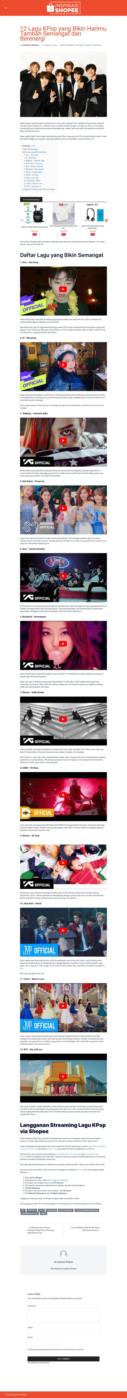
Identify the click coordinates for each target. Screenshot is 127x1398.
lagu (41, 1210)
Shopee (80, 1170)
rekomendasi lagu (30, 1213)
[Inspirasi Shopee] (63, 8)
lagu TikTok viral (30, 1149)
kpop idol (32, 1210)
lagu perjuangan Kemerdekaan (68, 1154)
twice (43, 1213)
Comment (32, 1306)
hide (33, 146)
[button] (6, 8)
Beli (35, 234)
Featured (79, 45)
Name (30, 1327)
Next (105, 220)
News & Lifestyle (93, 45)
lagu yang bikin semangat (87, 1210)
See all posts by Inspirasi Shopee (63, 1269)
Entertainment (67, 45)
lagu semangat (65, 1210)
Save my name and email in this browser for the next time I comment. (56, 1349)
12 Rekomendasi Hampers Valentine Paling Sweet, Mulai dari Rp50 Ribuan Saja (41, 1230)
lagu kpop (51, 1210)
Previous (21, 220)
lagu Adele (92, 1146)
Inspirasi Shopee (31, 45)
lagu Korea (52, 1149)
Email (30, 1337)
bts (22, 1210)
